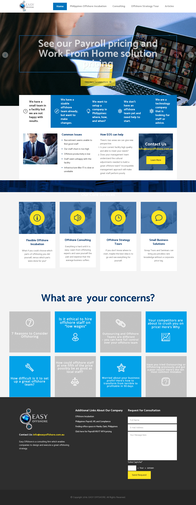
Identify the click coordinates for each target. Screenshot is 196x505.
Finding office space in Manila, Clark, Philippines (96, 426)
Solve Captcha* (135, 462)
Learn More (156, 160)
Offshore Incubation (84, 416)
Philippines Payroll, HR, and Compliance (93, 421)
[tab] (35, 111)
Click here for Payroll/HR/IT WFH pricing (93, 431)
